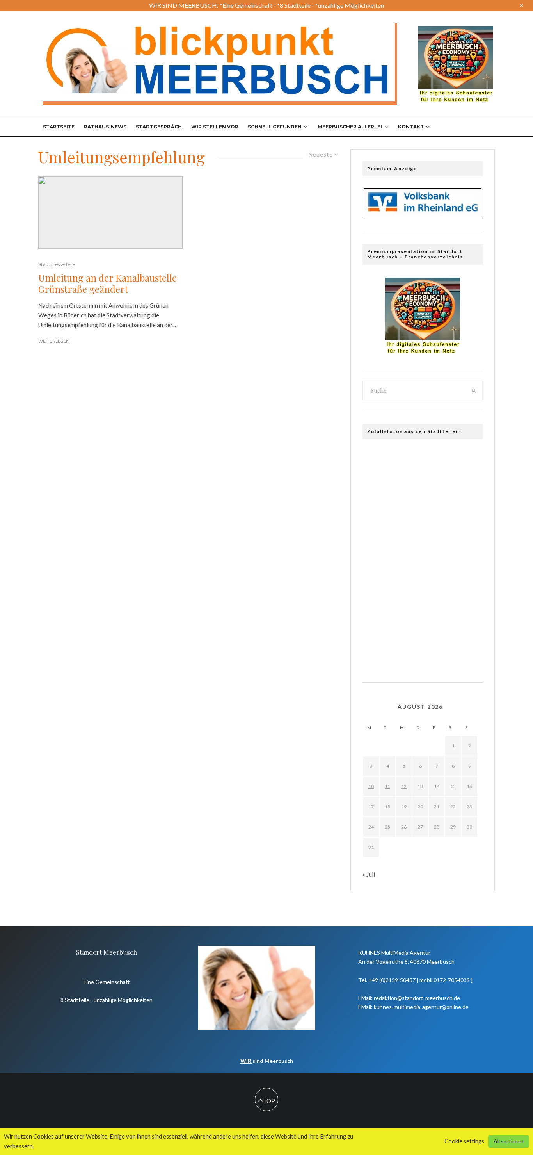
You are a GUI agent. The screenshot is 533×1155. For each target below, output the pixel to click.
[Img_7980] (438, 555)
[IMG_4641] (407, 578)
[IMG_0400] (407, 625)
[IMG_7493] (407, 484)
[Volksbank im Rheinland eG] (422, 215)
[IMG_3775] (468, 555)
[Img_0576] (407, 531)
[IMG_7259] (407, 649)
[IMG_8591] (377, 649)
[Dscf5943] (438, 625)
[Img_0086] (377, 555)
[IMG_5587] (438, 461)
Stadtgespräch (159, 127)
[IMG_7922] (468, 649)
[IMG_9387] (407, 507)
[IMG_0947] (438, 649)
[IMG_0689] (468, 531)
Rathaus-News (105, 127)
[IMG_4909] (377, 531)
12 (404, 786)
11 (387, 786)
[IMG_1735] (438, 484)
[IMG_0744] (377, 484)
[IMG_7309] (377, 507)
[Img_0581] (377, 461)
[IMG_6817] (468, 578)
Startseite (59, 127)
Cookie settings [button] (464, 1141)
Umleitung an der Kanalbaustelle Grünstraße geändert (107, 283)
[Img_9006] (407, 555)
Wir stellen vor (214, 127)
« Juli (368, 874)
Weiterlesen (53, 341)
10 (371, 786)
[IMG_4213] (438, 507)
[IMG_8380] (468, 601)
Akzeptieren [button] (509, 1141)
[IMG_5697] (377, 578)
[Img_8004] (407, 601)
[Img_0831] (468, 507)
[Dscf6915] (407, 461)
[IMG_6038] (468, 625)
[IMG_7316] (468, 461)
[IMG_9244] (438, 601)
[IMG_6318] (468, 484)
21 (436, 806)
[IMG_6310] (438, 578)
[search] (474, 390)
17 (371, 806)
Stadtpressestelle (56, 264)
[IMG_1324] (438, 531)
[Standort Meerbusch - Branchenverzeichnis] (456, 29)
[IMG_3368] (377, 601)
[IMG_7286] (377, 625)
